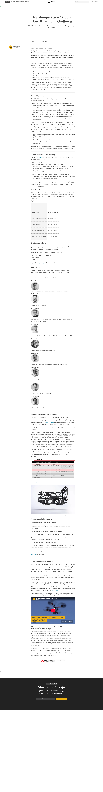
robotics (55, 4)
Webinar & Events (25, 1)
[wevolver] (51, 1)
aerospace (77, 4)
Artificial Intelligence (35, 4)
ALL (81, 4)
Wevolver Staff (16, 46)
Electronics (71, 4)
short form (40, 157)
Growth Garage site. (44, 264)
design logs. (55, 590)
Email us (33, 554)
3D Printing (61, 4)
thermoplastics (50, 422)
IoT (66, 4)
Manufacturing (25, 4)
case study (36, 483)
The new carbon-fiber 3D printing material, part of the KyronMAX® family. (53, 515)
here (73, 481)
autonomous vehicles (47, 4)
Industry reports (15, 1)
